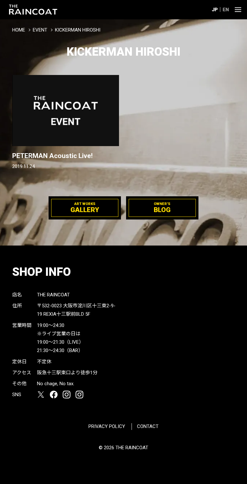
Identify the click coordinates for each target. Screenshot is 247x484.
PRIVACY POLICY (106, 426)
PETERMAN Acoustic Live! (52, 156)
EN (226, 10)
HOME (18, 30)
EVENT (40, 30)
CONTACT (148, 426)
